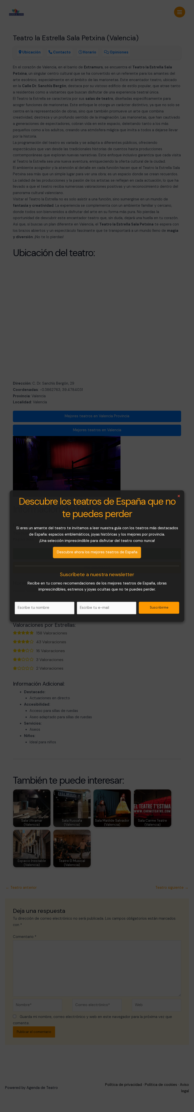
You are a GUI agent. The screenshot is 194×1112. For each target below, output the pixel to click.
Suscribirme (159, 608)
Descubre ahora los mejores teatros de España (97, 552)
